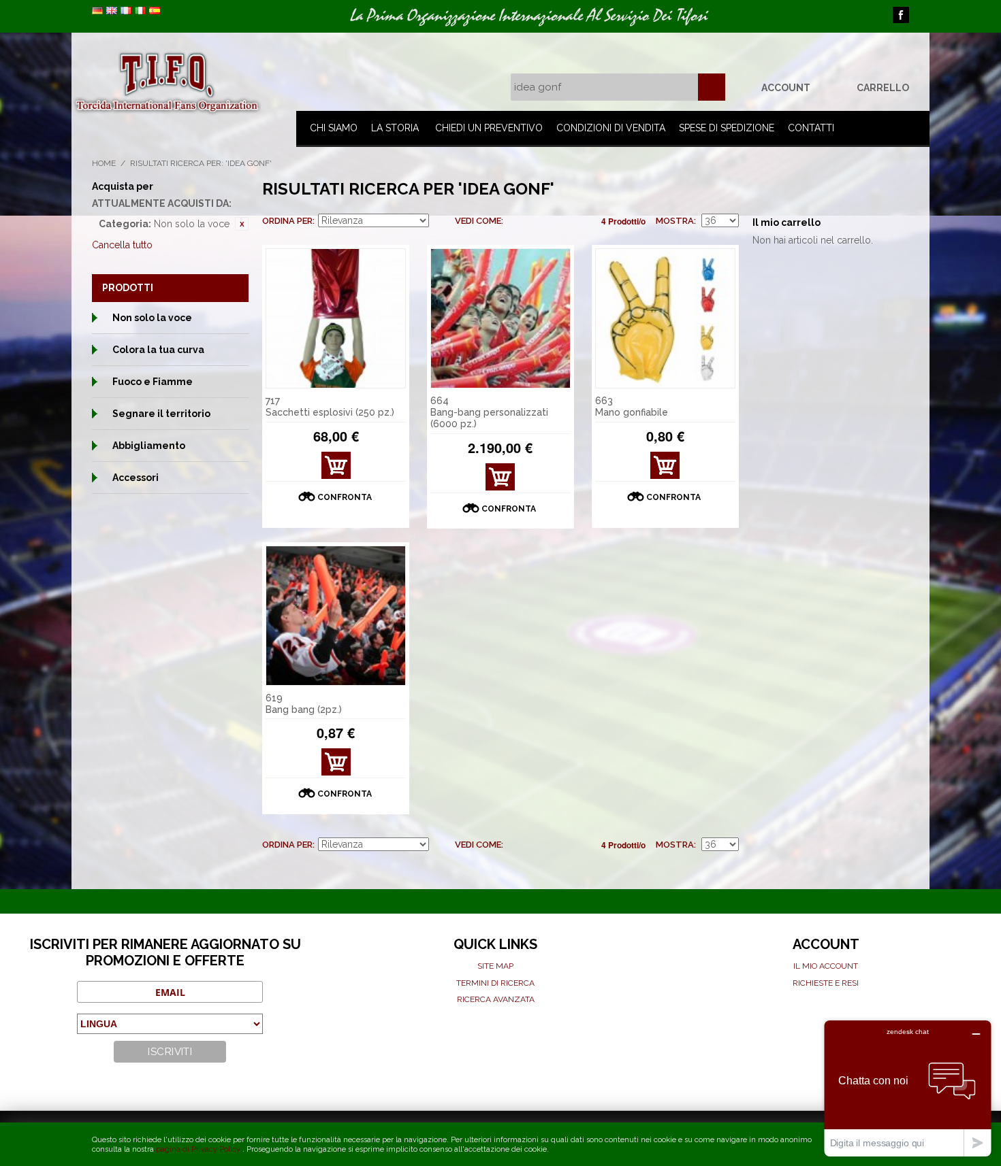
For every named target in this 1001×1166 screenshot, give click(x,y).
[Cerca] (711, 87)
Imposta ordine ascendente (441, 221)
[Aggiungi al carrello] (336, 465)
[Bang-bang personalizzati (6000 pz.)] (500, 318)
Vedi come (478, 221)
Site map (495, 966)
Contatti (811, 127)
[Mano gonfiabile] (665, 318)
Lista (540, 221)
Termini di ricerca (495, 983)
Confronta (344, 497)
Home (104, 163)
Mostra (675, 221)
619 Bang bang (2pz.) (304, 704)
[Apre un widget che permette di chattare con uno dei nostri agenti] (907, 1088)
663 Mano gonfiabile (631, 406)
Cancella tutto (122, 244)
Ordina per (287, 221)
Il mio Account (825, 966)
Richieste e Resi (826, 983)
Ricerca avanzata (496, 999)
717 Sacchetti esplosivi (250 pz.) (330, 406)
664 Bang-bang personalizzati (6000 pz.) (489, 412)
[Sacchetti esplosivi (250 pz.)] (336, 318)
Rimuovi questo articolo (242, 224)
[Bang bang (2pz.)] (336, 616)
